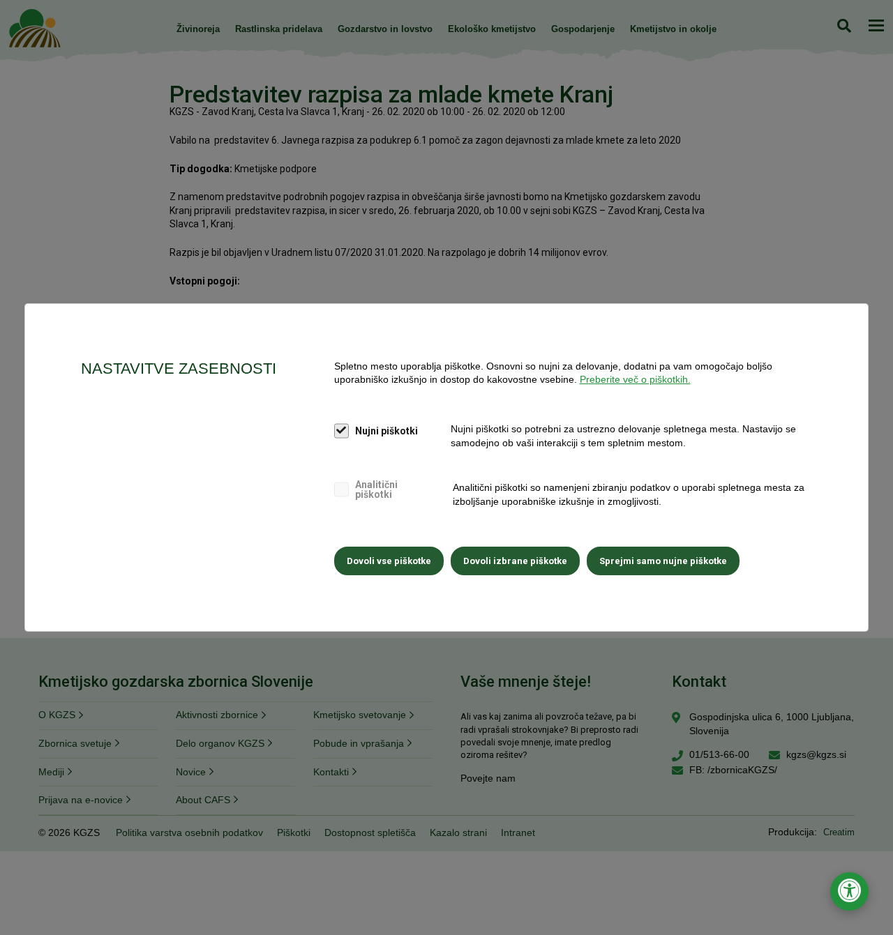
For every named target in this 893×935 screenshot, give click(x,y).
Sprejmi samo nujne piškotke (663, 561)
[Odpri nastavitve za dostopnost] (849, 891)
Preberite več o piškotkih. (635, 379)
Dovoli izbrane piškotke (515, 561)
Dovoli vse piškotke (389, 561)
